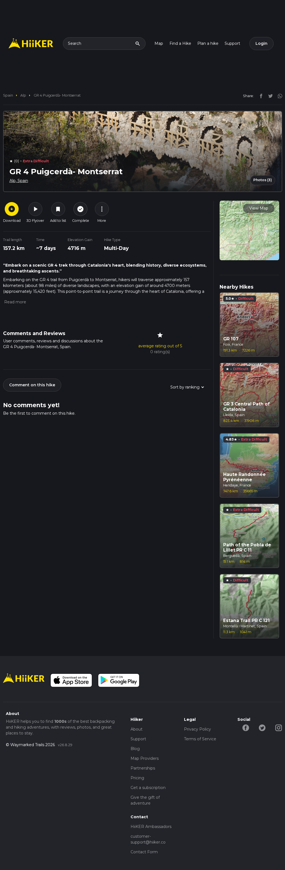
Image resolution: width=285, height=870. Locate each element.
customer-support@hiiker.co (148, 839)
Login (261, 43)
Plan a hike (207, 43)
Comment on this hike (32, 384)
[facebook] (259, 95)
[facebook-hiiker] (245, 727)
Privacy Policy (197, 729)
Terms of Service (200, 738)
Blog (135, 748)
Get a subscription (148, 787)
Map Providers (145, 758)
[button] (14, 301)
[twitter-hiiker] (262, 727)
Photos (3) (262, 180)
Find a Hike (180, 43)
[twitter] (269, 95)
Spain (8, 95)
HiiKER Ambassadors (151, 826)
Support (232, 43)
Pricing (137, 777)
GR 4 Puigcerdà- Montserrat (57, 95)
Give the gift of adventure (145, 800)
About (136, 729)
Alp (23, 95)
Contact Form (144, 851)
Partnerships (143, 768)
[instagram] (278, 95)
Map (158, 43)
